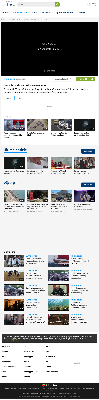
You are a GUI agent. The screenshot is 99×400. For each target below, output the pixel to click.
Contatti (77, 363)
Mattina (5, 352)
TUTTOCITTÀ (61, 388)
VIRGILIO (13, 388)
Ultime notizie (20, 12)
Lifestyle (82, 12)
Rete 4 (26, 362)
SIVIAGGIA (74, 388)
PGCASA (43, 388)
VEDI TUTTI (88, 151)
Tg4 (25, 346)
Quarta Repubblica (9, 367)
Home (5, 12)
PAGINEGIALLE (21, 388)
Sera (48, 362)
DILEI (68, 388)
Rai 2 (4, 357)
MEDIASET (9, 98)
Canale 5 (49, 367)
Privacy (42, 393)
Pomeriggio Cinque (31, 372)
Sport (34, 12)
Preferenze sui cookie (64, 393)
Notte (4, 372)
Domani (27, 377)
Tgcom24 (27, 367)
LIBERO (8, 1)
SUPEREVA (49, 390)
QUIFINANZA (81, 388)
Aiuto (74, 393)
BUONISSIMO (90, 388)
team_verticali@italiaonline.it (13, 340)
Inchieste (46, 12)
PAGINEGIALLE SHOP (33, 388)
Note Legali (34, 393)
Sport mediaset (52, 372)
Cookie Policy (51, 393)
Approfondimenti (64, 12)
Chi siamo (26, 393)
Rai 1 (48, 346)
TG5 (19, 98)
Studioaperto (7, 362)
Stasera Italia (51, 357)
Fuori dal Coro (29, 352)
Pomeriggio (28, 357)
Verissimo (6, 346)
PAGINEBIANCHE (52, 388)
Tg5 (47, 352)
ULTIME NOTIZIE (12, 19)
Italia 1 (4, 377)
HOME (3, 19)
